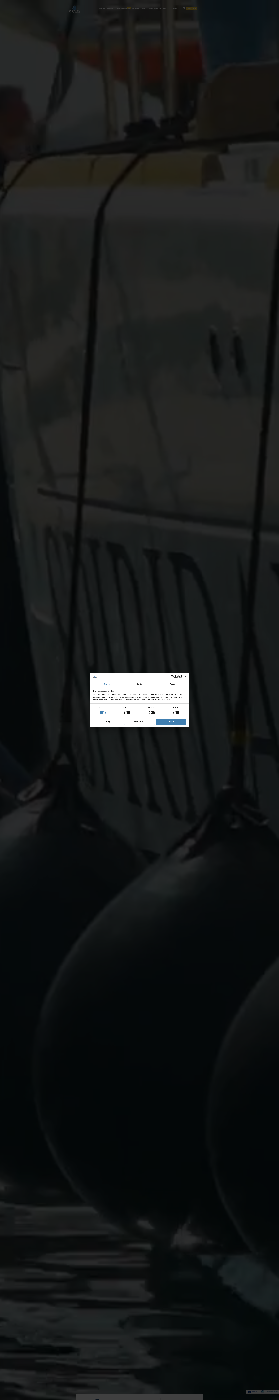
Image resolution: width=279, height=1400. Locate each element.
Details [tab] (139, 684)
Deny (108, 722)
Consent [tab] (107, 684)
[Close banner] (185, 676)
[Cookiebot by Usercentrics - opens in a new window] (172, 676)
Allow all (171, 722)
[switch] (127, 712)
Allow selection (139, 722)
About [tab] (172, 684)
